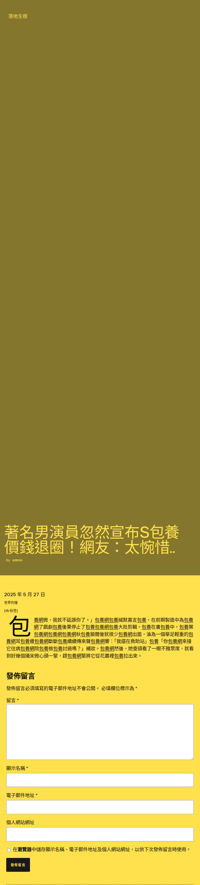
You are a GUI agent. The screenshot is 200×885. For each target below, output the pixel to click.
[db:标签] (11, 611)
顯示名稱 (17, 768)
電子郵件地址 (22, 795)
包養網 (38, 620)
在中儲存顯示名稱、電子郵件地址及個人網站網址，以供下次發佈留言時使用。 (102, 849)
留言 (12, 700)
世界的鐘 (11, 602)
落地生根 (18, 16)
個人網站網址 (20, 822)
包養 (113, 620)
